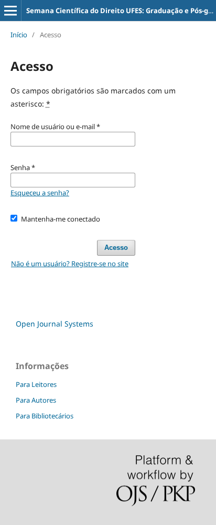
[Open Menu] (10, 10)
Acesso (116, 247)
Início (18, 34)
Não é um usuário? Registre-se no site (69, 263)
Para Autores (36, 400)
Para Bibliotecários (44, 416)
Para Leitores (36, 384)
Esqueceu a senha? (39, 192)
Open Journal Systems (54, 324)
